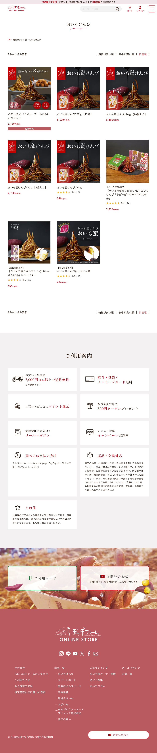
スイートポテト (67, 680)
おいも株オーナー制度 (103, 674)
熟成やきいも (65, 698)
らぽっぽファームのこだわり (31, 674)
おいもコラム (97, 686)
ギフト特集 (96, 680)
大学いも (63, 704)
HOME (9, 39)
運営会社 (20, 667)
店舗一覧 (127, 674)
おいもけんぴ (65, 674)
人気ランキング (99, 667)
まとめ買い (64, 719)
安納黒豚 (63, 692)
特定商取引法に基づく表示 (30, 692)
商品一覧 (59, 667)
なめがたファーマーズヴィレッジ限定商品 (71, 711)
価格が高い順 (126, 54)
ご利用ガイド (22, 680)
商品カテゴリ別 (20, 40)
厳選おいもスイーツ (69, 686)
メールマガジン (131, 667)
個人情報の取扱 (24, 686)
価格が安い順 (106, 54)
